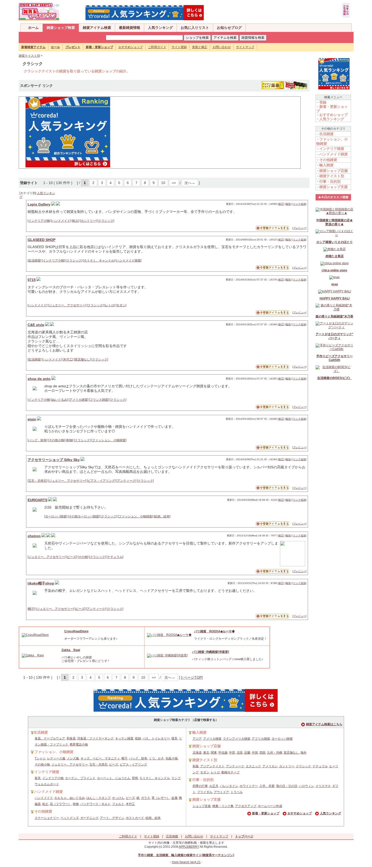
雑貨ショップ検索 (61, 28)
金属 (174, 798)
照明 (135, 778)
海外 (303, 752)
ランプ (175, 778)
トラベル (237, 792)
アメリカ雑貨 (78, 399)
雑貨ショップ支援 (333, 187)
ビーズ (71, 557)
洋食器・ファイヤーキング (95, 738)
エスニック (253, 766)
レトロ (109, 305)
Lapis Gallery (39, 204)
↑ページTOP (192, 677)
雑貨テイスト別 (29, 55)
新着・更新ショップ (265, 813)
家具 (38, 778)
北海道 (197, 752)
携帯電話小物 (79, 744)
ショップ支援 (202, 806)
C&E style (36, 325)
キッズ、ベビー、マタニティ (100, 758)
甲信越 (223, 752)
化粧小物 (172, 758)
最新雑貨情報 (129, 28)
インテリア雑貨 (331, 149)
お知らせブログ (229, 28)
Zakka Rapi (70, 650)
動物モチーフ (230, 772)
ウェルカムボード (47, 784)
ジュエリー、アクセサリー (67, 305)
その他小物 (56, 440)
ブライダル (204, 792)
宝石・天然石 (37, 480)
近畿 (247, 752)
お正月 (213, 786)
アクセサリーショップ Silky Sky (54, 460)
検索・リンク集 (223, 806)
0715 (32, 280)
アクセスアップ (245, 806)
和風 (196, 766)
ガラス (145, 798)
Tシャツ (40, 758)
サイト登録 (179, 47)
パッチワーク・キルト (95, 804)
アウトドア (221, 792)
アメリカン (270, 766)
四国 (262, 752)
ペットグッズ (69, 818)
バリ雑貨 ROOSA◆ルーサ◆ (214, 631)
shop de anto (39, 379)
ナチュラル (114, 557)
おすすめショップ (130, 47)
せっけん (118, 798)
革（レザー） (161, 798)
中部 (232, 752)
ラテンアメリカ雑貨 (236, 738)
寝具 (174, 738)
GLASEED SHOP (41, 240)
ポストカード (135, 818)
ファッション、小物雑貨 (109, 440)
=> (174, 183)
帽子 (31, 609)
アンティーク (126, 480)
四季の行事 (200, 786)
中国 (255, 752)
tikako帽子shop (41, 583)
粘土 (75, 221)
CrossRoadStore (76, 631)
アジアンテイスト (212, 766)
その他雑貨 (328, 160)
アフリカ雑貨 (261, 738)
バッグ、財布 (37, 440)
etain (32, 419)
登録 (322, 102)
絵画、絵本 (162, 516)
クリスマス (323, 786)
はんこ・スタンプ (98, 798)
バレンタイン (229, 786)
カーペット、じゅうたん (113, 778)
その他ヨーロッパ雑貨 (84, 516)
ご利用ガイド (157, 47)
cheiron (34, 536)
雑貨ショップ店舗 (333, 171)
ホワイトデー (249, 786)
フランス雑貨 (99, 399)
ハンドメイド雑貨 (128, 260)
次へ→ (189, 183)
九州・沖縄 (274, 752)
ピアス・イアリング (101, 480)
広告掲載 (172, 836)
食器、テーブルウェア (50, 738)
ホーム (33, 28)
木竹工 (67, 359)
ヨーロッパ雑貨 (55, 516)
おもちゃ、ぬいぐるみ (69, 798)
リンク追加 (299, 204)
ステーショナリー (47, 818)
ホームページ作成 (270, 806)
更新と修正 (199, 47)
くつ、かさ (156, 758)
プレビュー (299, 228)
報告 (288, 204)
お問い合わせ (222, 47)
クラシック (105, 221)
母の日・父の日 (286, 786)
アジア (197, 738)
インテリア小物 (39, 221)
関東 (214, 752)
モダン (121, 305)
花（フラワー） (60, 804)
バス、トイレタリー (156, 738)
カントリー (88, 221)
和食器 (71, 738)
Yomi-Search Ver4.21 (186, 862)
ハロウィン (306, 786)
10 (163, 183)
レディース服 (56, 758)
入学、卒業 (267, 786)
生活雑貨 (34, 260)
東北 (206, 752)
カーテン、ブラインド (80, 778)
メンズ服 (73, 758)
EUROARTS (37, 500)
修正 (280, 204)
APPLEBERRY (189, 847)
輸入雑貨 (326, 165)
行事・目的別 (330, 181)
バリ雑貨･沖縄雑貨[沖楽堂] (210, 652)
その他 (83, 557)
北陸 (240, 752)
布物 (69, 440)
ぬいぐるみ (59, 399)
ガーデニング (89, 818)
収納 (138, 738)
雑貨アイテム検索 (97, 28)
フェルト (118, 804)
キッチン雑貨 (124, 738)
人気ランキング (160, 28)
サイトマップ (245, 47)
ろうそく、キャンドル (99, 260)
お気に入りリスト (195, 28)
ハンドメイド (61, 221)
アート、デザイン (112, 818)
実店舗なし (82, 359)
